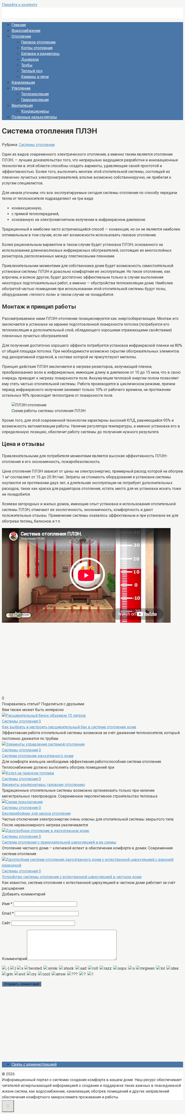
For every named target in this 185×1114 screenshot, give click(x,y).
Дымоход (30, 59)
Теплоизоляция (35, 94)
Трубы (27, 65)
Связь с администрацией (34, 1064)
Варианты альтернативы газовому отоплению (43, 784)
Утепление (21, 88)
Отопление (21, 36)
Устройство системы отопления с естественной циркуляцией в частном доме (72, 877)
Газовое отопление (38, 42)
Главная (19, 25)
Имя (7, 903)
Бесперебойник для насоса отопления (36, 813)
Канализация (23, 82)
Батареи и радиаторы (40, 53)
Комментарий (14, 958)
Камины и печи (35, 76)
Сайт (6, 923)
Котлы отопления (37, 48)
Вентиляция (22, 105)
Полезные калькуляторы (34, 117)
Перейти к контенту (19, 4)
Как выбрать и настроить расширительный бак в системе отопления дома (69, 727)
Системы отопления (37, 144)
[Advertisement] (92, 661)
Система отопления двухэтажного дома (37, 756)
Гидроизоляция (35, 99)
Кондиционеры (35, 111)
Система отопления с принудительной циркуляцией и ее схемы (59, 842)
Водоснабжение (26, 30)
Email (8, 913)
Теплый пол (31, 71)
